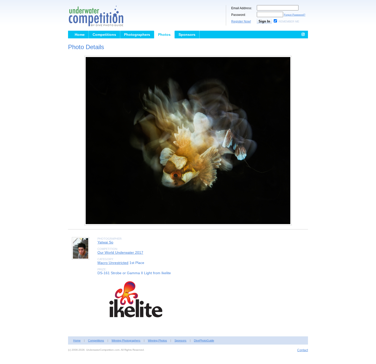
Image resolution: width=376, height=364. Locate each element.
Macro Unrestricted (112, 263)
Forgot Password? (294, 14)
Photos (164, 34)
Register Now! (241, 21)
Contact (302, 350)
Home (80, 34)
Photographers (137, 34)
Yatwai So (105, 242)
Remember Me (289, 21)
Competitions (104, 34)
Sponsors (187, 34)
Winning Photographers (126, 340)
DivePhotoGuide (204, 340)
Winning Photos (157, 340)
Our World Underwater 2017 (120, 252)
